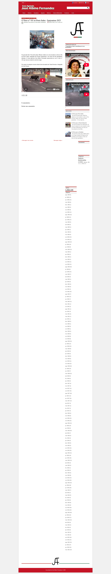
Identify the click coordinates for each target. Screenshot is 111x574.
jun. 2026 (67, 199)
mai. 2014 (67, 490)
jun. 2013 (67, 517)
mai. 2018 (67, 373)
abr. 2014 (67, 492)
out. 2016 (67, 418)
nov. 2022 (67, 286)
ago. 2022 (67, 294)
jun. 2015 (67, 458)
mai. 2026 (67, 202)
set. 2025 (67, 212)
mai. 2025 (67, 222)
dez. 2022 (67, 284)
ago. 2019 (67, 341)
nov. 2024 (67, 234)
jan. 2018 (67, 381)
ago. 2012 (67, 542)
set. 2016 (67, 420)
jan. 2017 (67, 410)
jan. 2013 (67, 529)
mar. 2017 (67, 405)
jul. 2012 (67, 544)
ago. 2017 (67, 393)
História (29, 13)
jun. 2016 (67, 428)
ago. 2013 (67, 512)
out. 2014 (67, 477)
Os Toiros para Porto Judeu (77, 113)
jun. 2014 (67, 487)
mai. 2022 (67, 301)
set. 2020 (67, 328)
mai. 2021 (67, 314)
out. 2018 (67, 361)
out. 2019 (67, 336)
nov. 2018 (67, 358)
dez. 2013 (67, 502)
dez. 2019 (67, 331)
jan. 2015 (67, 470)
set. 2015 (67, 450)
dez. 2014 (67, 472)
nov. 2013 (67, 505)
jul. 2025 (67, 217)
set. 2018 (67, 363)
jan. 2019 (67, 353)
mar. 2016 (67, 435)
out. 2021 (67, 306)
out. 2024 (67, 237)
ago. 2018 (67, 366)
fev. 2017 (67, 408)
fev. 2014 (67, 497)
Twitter (88, 2)
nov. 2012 (67, 534)
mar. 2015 (67, 465)
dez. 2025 (67, 204)
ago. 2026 (67, 194)
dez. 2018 (67, 356)
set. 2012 (67, 539)
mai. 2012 (67, 549)
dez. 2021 (67, 304)
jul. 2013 (67, 515)
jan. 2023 (67, 281)
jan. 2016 (67, 440)
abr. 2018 (67, 376)
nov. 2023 (67, 259)
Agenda (43, 13)
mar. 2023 (67, 279)
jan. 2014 (67, 500)
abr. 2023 (67, 276)
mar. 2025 (67, 227)
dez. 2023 (67, 256)
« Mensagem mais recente (27, 140)
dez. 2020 (67, 321)
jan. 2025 (67, 229)
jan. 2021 (67, 319)
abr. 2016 (67, 433)
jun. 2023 (67, 271)
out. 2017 (67, 388)
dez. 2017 (67, 383)
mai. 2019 (67, 348)
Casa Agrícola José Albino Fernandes (54, 570)
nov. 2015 (67, 445)
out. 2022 (67, 289)
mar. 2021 (67, 316)
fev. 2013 (67, 527)
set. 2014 (67, 480)
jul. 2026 (67, 197)
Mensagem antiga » (58, 140)
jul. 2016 (67, 425)
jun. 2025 (67, 219)
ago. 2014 (67, 482)
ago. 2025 (67, 214)
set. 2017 (67, 390)
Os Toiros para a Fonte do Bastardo (79, 123)
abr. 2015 (67, 462)
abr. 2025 (67, 224)
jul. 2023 (67, 269)
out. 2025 (67, 209)
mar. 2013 (67, 524)
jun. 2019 (67, 346)
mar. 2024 (67, 251)
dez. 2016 (67, 413)
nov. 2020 (67, 323)
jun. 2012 (67, 547)
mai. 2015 (67, 460)
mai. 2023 (67, 274)
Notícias (49, 13)
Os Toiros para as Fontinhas (77, 132)
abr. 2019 (67, 351)
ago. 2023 (67, 266)
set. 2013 (67, 510)
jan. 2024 (67, 254)
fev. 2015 (67, 467)
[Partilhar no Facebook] (26, 95)
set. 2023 (67, 264)
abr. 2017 (67, 403)
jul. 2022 (67, 296)
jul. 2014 (67, 485)
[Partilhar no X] (25, 95)
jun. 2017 (67, 398)
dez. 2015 (67, 443)
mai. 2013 (67, 519)
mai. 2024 (67, 249)
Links (73, 13)
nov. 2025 (67, 207)
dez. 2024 (67, 232)
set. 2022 (67, 291)
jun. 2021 (67, 311)
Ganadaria (36, 13)
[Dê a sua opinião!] (23, 95)
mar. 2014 (67, 495)
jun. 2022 (67, 299)
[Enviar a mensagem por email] (22, 95)
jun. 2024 (67, 247)
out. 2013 (67, 507)
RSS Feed (82, 2)
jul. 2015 (67, 455)
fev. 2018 (67, 378)
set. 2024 (67, 239)
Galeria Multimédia (57, 13)
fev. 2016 (67, 438)
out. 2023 (67, 261)
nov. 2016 (67, 415)
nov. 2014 (67, 475)
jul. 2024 (67, 244)
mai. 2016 (67, 430)
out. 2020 (67, 326)
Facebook (76, 2)
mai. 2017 (67, 400)
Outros (79, 163)
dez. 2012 (67, 532)
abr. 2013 (67, 522)
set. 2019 (67, 338)
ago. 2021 (67, 309)
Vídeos (83, 163)
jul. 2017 (67, 395)
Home (23, 2)
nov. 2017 (67, 386)
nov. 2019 (67, 333)
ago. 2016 (67, 423)
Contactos (66, 13)
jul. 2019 (67, 343)
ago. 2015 (67, 453)
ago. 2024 (67, 242)
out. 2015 (67, 448)
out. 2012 (67, 537)
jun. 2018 (67, 371)
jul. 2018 (67, 368)
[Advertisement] (71, 164)
